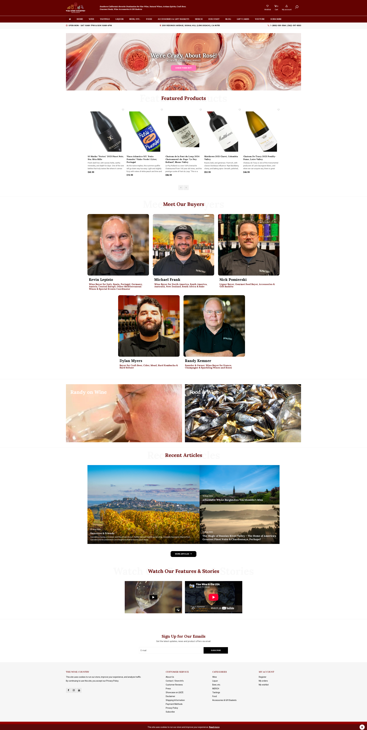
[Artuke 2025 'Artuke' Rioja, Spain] (261, 131)
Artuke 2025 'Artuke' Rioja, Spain (260, 156)
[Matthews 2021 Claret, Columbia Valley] (183, 131)
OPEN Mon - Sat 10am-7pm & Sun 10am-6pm (90, 25)
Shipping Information (175, 700)
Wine (91, 19)
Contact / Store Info (175, 681)
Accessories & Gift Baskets (173, 19)
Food (149, 19)
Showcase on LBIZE (175, 692)
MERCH (215, 688)
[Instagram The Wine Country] (73, 690)
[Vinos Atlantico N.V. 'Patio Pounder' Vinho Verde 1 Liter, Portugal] (106, 131)
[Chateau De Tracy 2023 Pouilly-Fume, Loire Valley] (222, 131)
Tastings (105, 19)
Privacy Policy (172, 708)
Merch (199, 19)
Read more (214, 727)
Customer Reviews (174, 685)
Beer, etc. (134, 19)
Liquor (120, 19)
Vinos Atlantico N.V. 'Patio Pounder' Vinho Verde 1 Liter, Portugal (103, 159)
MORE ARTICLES (182, 554)
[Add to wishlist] (123, 110)
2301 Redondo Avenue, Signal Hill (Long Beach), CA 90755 (191, 25)
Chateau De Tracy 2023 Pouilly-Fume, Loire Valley (220, 158)
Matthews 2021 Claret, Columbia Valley (182, 158)
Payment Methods (174, 704)
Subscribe (170, 712)
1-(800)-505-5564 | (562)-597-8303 (285, 25)
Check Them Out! (183, 68)
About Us (170, 677)
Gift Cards (243, 19)
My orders (263, 681)
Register (262, 677)
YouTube (260, 19)
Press (168, 688)
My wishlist (264, 685)
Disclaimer (170, 696)
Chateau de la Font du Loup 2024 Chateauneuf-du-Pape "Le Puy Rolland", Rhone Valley (143, 159)
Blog (228, 19)
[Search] (296, 7)
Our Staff (214, 19)
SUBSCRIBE (276, 19)
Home (80, 19)
